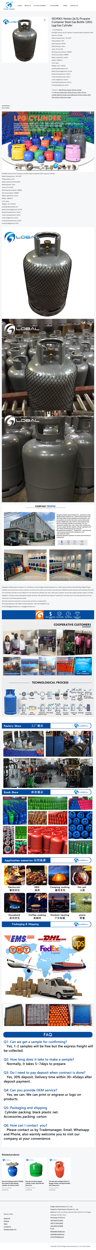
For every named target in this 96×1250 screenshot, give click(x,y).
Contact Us (74, 5)
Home (20, 5)
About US (27, 5)
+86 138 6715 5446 (56, 1220)
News (65, 5)
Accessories (54, 5)
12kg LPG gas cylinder (65, 90)
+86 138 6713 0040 (56, 1226)
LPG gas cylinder (40, 5)
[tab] (6, 108)
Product (6, 1221)
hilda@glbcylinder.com (57, 1231)
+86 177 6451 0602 (56, 1223)
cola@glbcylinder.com (57, 1234)
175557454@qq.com (57, 1237)
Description (6, 108)
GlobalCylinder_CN (10, 1229)
